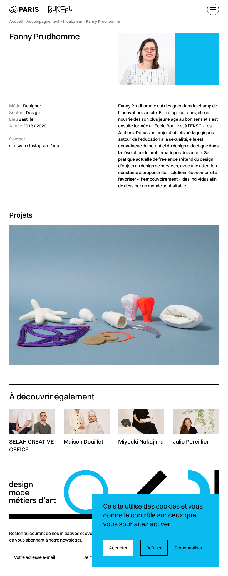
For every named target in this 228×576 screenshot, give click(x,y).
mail (57, 145)
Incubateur (72, 21)
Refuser (154, 547)
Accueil (16, 21)
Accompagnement (42, 21)
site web (17, 145)
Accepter (118, 547)
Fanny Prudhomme (103, 21)
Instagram (39, 145)
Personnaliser (188, 547)
